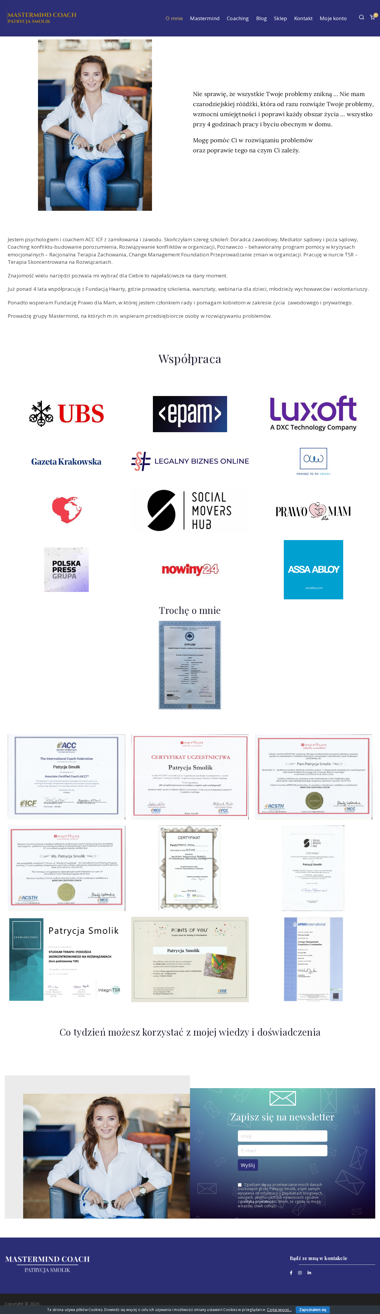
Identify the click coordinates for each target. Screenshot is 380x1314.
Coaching (238, 18)
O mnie (174, 18)
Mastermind (205, 18)
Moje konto (333, 18)
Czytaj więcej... (279, 1309)
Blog (261, 18)
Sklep (280, 18)
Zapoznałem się (312, 1309)
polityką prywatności (258, 1201)
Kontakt (303, 18)
